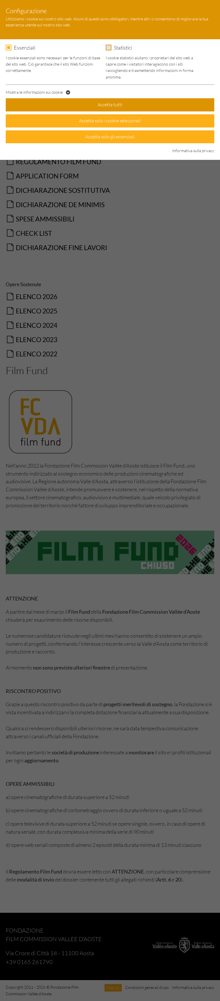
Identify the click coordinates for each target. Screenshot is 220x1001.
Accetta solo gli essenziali (110, 137)
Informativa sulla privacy (193, 150)
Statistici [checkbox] (123, 47)
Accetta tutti (110, 104)
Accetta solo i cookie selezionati (110, 120)
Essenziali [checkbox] (24, 47)
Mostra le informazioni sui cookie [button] (35, 92)
